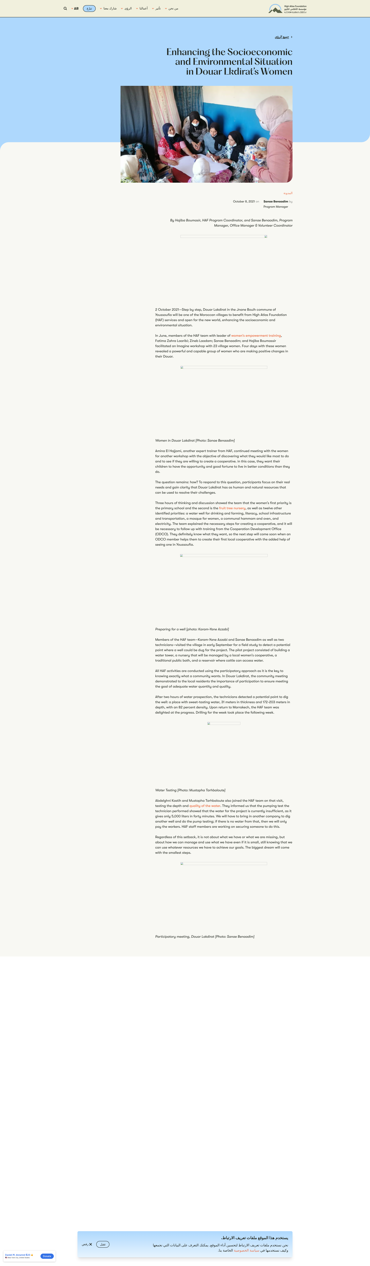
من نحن (173, 8)
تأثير (158, 8)
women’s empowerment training (256, 336)
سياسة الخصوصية (246, 1250)
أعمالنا (144, 8)
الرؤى (128, 8)
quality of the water (204, 806)
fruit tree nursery (232, 508)
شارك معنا (110, 8)
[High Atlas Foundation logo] (287, 8)
